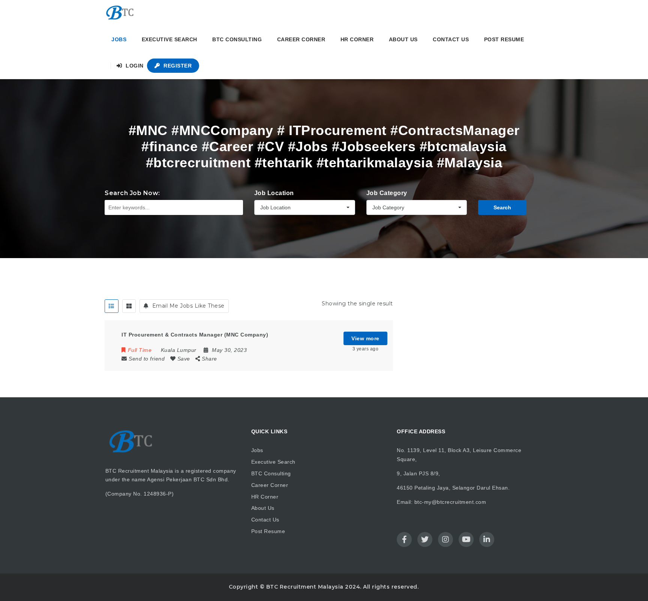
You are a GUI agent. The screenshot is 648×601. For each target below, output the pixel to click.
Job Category (386, 193)
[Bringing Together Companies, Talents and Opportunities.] (120, 13)
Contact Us (451, 39)
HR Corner (357, 39)
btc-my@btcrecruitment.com (450, 502)
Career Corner (301, 39)
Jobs (118, 39)
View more (365, 338)
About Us (403, 39)
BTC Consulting (237, 39)
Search (502, 207)
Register (177, 66)
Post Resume (504, 39)
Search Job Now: (132, 193)
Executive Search (169, 39)
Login (134, 66)
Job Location (274, 193)
